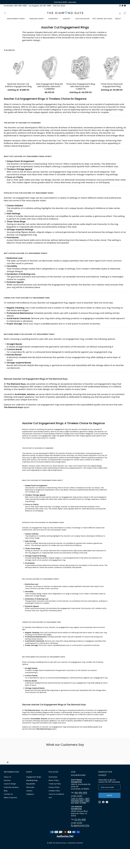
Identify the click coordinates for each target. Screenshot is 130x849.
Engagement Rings (16, 19)
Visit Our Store (59, 6)
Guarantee (53, 777)
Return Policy (54, 780)
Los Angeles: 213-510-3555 (40, 6)
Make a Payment (10, 797)
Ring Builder (30, 784)
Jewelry (67, 19)
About (118, 19)
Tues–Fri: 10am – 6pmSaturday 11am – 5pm (80, 799)
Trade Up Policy (55, 784)
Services (7, 780)
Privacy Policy (54, 787)
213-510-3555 (80, 819)
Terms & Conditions (56, 794)
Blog (5, 791)
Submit (109, 795)
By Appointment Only (80, 825)
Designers (30, 794)
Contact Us (8, 794)
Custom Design (82, 19)
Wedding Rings (37, 19)
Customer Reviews (11, 787)
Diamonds (53, 19)
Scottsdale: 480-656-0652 (15, 6)
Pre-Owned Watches (102, 19)
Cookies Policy (54, 791)
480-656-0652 (80, 792)
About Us (7, 777)
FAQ (50, 797)
